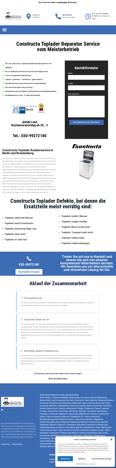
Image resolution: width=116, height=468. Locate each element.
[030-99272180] (58, 16)
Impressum (92, 464)
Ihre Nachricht (74, 94)
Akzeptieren (65, 459)
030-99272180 (67, 15)
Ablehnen (81, 459)
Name (70, 73)
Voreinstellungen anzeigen (101, 459)
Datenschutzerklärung (82, 464)
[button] (111, 439)
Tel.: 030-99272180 (29, 135)
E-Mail (71, 83)
